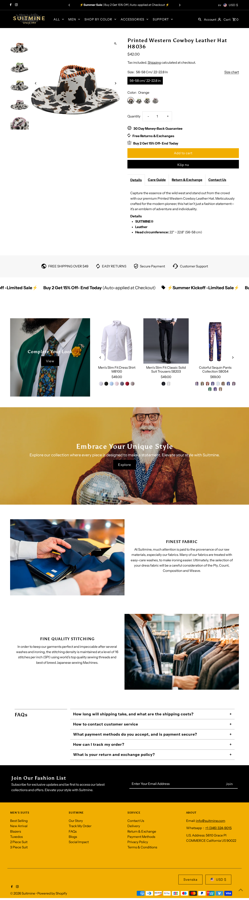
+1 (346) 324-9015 (218, 828)
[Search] (199, 19)
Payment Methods (141, 837)
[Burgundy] (207, 384)
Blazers (15, 831)
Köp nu (183, 165)
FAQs (73, 831)
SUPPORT (161, 19)
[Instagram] (16, 5)
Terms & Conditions (142, 847)
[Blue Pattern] (228, 384)
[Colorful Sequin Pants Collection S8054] (215, 341)
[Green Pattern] (210, 389)
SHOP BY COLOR (98, 19)
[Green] (202, 384)
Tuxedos (16, 837)
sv (219, 5)
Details (136, 180)
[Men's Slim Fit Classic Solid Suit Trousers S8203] (166, 341)
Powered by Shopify (52, 893)
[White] (101, 384)
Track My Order (80, 826)
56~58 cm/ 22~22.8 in (145, 81)
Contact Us (217, 180)
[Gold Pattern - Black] (223, 384)
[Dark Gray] (122, 384)
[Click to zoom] (115, 43)
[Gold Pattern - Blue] (234, 384)
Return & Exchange (187, 180)
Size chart (231, 72)
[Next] (179, 5)
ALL (56, 19)
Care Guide (157, 180)
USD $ (233, 5)
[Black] (106, 384)
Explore (124, 465)
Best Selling (19, 821)
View (50, 361)
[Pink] (117, 384)
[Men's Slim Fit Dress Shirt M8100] (116, 341)
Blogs (73, 837)
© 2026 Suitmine (23, 893)
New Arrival (18, 826)
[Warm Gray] (132, 384)
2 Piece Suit (18, 842)
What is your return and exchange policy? (114, 754)
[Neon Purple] (213, 384)
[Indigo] (197, 384)
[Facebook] (10, 5)
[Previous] (69, 5)
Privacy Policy (137, 842)
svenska (190, 879)
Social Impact (79, 842)
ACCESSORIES (132, 19)
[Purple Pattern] (215, 389)
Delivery (133, 826)
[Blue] (111, 384)
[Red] (127, 384)
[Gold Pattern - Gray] (221, 389)
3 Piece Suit (19, 847)
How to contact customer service (105, 724)
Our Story (76, 821)
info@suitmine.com (210, 821)
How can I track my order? (98, 744)
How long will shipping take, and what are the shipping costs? (133, 714)
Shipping (154, 62)
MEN (72, 19)
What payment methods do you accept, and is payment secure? (135, 734)
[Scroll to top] (240, 889)
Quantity (133, 116)
